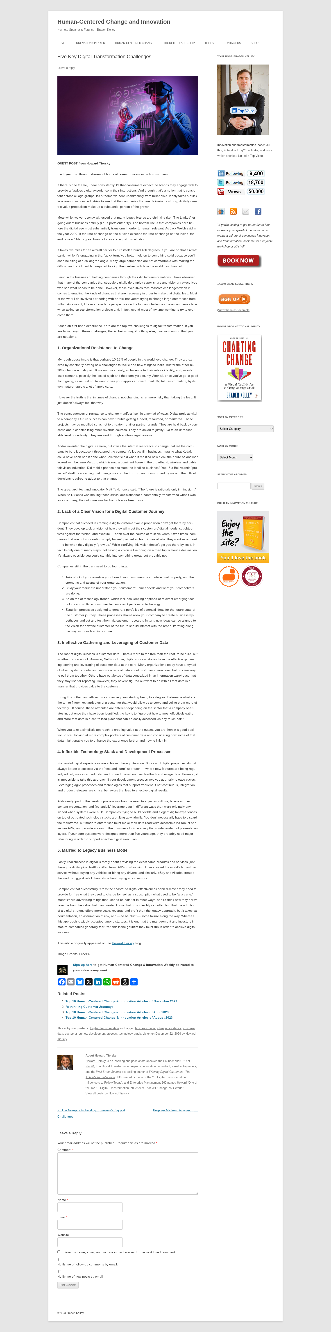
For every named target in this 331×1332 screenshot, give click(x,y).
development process (103, 1033)
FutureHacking (233, 150)
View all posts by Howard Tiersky (109, 1093)
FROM (90, 1066)
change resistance (169, 1028)
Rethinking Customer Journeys (89, 1006)
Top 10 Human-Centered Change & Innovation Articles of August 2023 (119, 1017)
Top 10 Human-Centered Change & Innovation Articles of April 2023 (117, 1012)
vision (146, 1033)
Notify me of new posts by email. (80, 1276)
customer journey (76, 1033)
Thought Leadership (179, 43)
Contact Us (232, 43)
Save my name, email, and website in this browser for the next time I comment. (119, 1252)
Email (62, 1217)
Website (63, 1235)
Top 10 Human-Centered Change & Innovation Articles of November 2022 (121, 1001)
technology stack (130, 1033)
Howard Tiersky (123, 943)
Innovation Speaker (90, 43)
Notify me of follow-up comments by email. (87, 1264)
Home (61, 43)
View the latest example (233, 310)
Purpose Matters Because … (175, 1110)
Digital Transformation (104, 1028)
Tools (209, 43)
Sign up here (83, 965)
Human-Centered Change (134, 43)
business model (145, 1028)
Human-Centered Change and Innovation (113, 21)
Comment (65, 1150)
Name (62, 1200)
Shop (254, 43)
